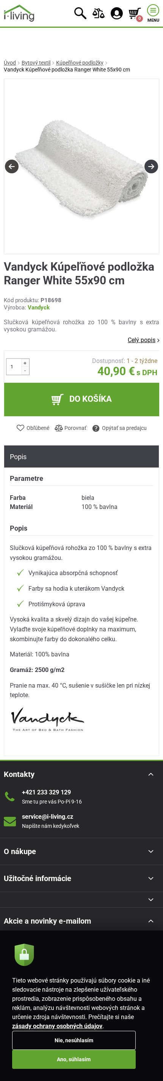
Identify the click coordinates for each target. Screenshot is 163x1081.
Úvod (10, 63)
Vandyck (39, 307)
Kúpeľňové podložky (79, 63)
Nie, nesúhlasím (74, 1040)
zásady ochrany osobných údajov (57, 1026)
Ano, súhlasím (74, 1059)
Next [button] (151, 166)
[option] (81, 167)
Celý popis (141, 340)
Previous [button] (11, 166)
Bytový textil (36, 63)
